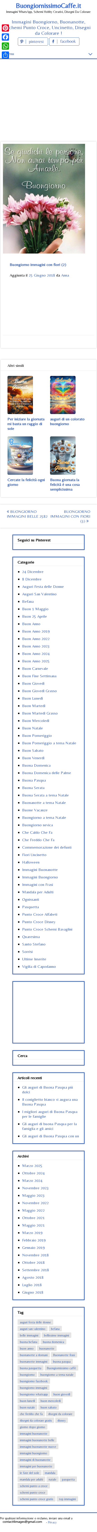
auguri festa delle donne (35, 1322)
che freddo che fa (31, 1414)
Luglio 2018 (32, 1284)
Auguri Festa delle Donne (43, 586)
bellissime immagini (56, 1335)
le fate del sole (29, 1473)
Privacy (52, 1522)
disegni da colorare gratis (36, 1420)
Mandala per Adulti (37, 891)
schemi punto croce (32, 1492)
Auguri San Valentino (39, 593)
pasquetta (68, 1479)
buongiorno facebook (34, 1381)
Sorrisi (27, 951)
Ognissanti (30, 899)
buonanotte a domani (34, 1355)
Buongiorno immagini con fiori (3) (70, 516)
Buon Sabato (33, 750)
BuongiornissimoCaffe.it (48, 5)
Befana (28, 601)
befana (55, 1329)
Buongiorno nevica (37, 824)
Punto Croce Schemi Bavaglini (47, 929)
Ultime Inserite (34, 959)
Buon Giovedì (33, 683)
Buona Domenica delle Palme (46, 772)
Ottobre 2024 (33, 1173)
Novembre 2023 (35, 1187)
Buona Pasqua (34, 780)
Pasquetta (30, 906)
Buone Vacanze (35, 810)
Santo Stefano (34, 944)
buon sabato (49, 1407)
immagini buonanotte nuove (38, 1446)
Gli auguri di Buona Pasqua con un (50, 1136)
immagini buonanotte (33, 1433)
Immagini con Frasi (37, 884)
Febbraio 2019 (34, 1240)
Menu (9, 53)
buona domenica (53, 1342)
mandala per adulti (31, 1479)
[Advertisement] (48, 92)
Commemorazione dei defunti (47, 847)
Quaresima (31, 936)
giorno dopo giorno (32, 1427)
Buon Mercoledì (35, 720)
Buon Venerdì (33, 757)
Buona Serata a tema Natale (45, 795)
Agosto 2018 (33, 1277)
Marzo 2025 (32, 1165)
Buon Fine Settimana (39, 675)
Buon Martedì (33, 705)
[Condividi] (5, 55)
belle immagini (29, 1335)
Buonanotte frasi (64, 1355)
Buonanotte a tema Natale (44, 802)
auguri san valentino (32, 1329)
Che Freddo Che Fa (38, 839)
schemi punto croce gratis (36, 1499)
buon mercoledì (51, 1401)
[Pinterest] (5, 28)
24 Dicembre (33, 571)
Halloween (30, 862)
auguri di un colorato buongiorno (67, 421)
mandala (50, 1473)
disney (62, 1420)
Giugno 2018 (32, 1292)
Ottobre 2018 (33, 1262)
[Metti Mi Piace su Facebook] (64, 44)
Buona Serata (33, 787)
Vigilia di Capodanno (39, 966)
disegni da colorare (60, 1414)
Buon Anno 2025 (36, 661)
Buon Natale (32, 728)
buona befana (28, 1342)
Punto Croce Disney (38, 921)
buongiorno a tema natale (57, 1374)
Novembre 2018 (35, 1255)
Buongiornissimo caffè (61, 1368)
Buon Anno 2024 (36, 653)
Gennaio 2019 (33, 1247)
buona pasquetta (30, 1368)
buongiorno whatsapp (34, 1394)
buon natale (27, 1407)
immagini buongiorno (33, 1453)
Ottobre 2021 (33, 1217)
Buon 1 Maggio (35, 608)
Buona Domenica (36, 765)
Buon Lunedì (32, 698)
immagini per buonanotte (36, 1466)
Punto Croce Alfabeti (39, 914)
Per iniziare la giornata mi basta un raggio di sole (25, 424)
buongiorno (27, 1374)
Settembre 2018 (35, 1269)
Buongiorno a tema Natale (44, 817)
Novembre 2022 (35, 1202)
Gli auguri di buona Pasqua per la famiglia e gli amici (49, 1126)
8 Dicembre (32, 579)
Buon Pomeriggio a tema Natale (49, 742)
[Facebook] (5, 37)
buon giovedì (61, 1394)
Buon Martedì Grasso (40, 713)
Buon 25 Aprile (34, 616)
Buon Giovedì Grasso (39, 690)
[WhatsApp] (5, 46)
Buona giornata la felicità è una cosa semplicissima (65, 484)
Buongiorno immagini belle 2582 (27, 514)
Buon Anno (31, 623)
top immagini (67, 1499)
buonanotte (46, 1348)
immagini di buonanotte (35, 1460)
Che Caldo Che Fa (37, 832)
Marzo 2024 (32, 1180)
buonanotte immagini (33, 1361)
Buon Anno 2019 (36, 631)
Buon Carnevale (35, 668)
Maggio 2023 (33, 1195)
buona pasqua (62, 1361)
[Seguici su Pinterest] (33, 44)
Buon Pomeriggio (37, 735)
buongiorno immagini (33, 1388)
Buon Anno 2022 (36, 638)
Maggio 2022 (33, 1210)
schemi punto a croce (34, 1486)
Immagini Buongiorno (40, 877)
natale (52, 1479)
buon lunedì (27, 1401)
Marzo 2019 (32, 1232)
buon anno (27, 1348)
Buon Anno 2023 (36, 646)
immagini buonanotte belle (37, 1440)
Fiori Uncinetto (34, 854)
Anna (65, 275)
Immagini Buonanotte (40, 869)
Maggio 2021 (33, 1225)
